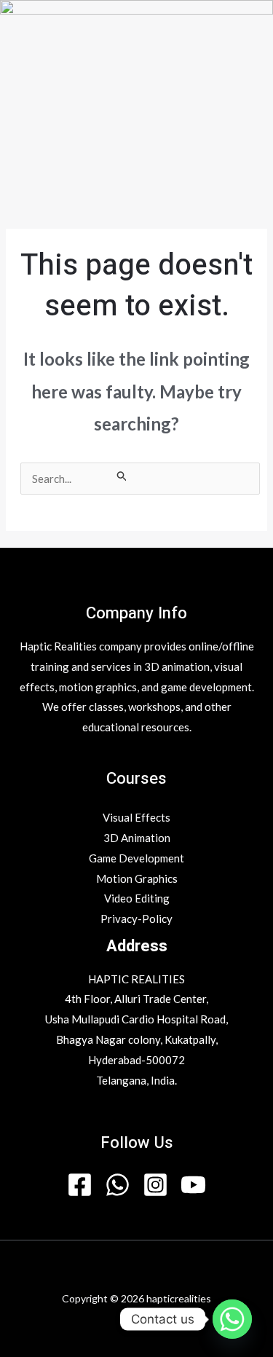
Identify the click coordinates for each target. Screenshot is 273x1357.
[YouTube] (193, 1184)
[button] (136, 205)
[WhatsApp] (117, 1184)
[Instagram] (155, 1184)
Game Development (136, 858)
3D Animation (136, 837)
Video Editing (137, 898)
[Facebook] (79, 1184)
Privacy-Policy (136, 918)
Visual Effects (136, 817)
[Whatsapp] (232, 1319)
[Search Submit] (122, 475)
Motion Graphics (137, 878)
